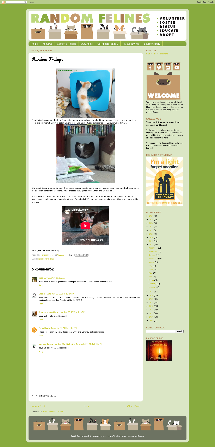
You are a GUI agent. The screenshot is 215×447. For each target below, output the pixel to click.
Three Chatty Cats (47, 328)
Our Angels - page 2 (107, 44)
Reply (41, 285)
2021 (151, 234)
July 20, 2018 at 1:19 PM (74, 312)
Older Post (133, 406)
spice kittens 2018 (46, 259)
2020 (151, 238)
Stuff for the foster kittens (157, 54)
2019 (151, 241)
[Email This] (75, 255)
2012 (151, 310)
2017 (151, 292)
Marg (41, 278)
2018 (151, 245)
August (151, 262)
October (152, 255)
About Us (47, 44)
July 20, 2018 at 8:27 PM (92, 344)
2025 (151, 220)
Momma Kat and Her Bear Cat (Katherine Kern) (59, 344)
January (152, 287)
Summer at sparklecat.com (51, 312)
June (150, 269)
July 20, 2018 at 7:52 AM (54, 278)
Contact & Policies (66, 44)
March (151, 280)
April (150, 277)
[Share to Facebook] (84, 255)
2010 (151, 317)
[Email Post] (71, 255)
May (150, 273)
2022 (151, 230)
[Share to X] (81, 255)
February (152, 284)
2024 (151, 223)
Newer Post (38, 406)
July (150, 266)
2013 (151, 306)
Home (34, 44)
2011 (151, 313)
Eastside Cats (45, 294)
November (153, 251)
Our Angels (87, 44)
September (153, 259)
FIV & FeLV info (131, 44)
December (153, 248)
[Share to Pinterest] (87, 255)
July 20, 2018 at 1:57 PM (66, 328)
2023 (151, 227)
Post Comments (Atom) (53, 412)
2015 (151, 299)
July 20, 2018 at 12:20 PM (63, 294)
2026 (151, 216)
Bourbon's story (152, 44)
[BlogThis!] (78, 255)
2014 (151, 303)
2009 (151, 321)
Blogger (140, 436)
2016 (151, 295)
